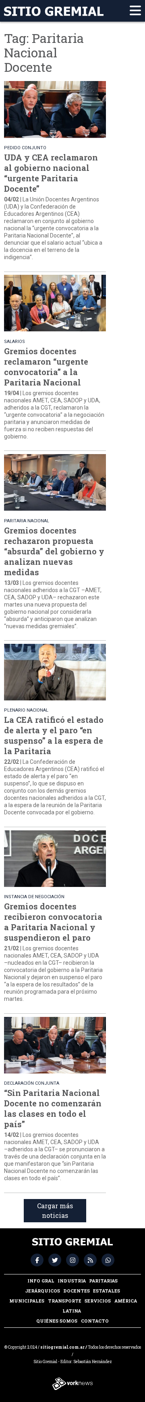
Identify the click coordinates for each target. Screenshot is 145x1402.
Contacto (95, 1321)
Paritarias (103, 1281)
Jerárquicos (42, 1291)
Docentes (76, 1291)
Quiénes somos (56, 1321)
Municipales (26, 1301)
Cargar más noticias (55, 1210)
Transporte (64, 1301)
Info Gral (40, 1281)
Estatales (106, 1291)
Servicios (98, 1301)
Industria (72, 1281)
